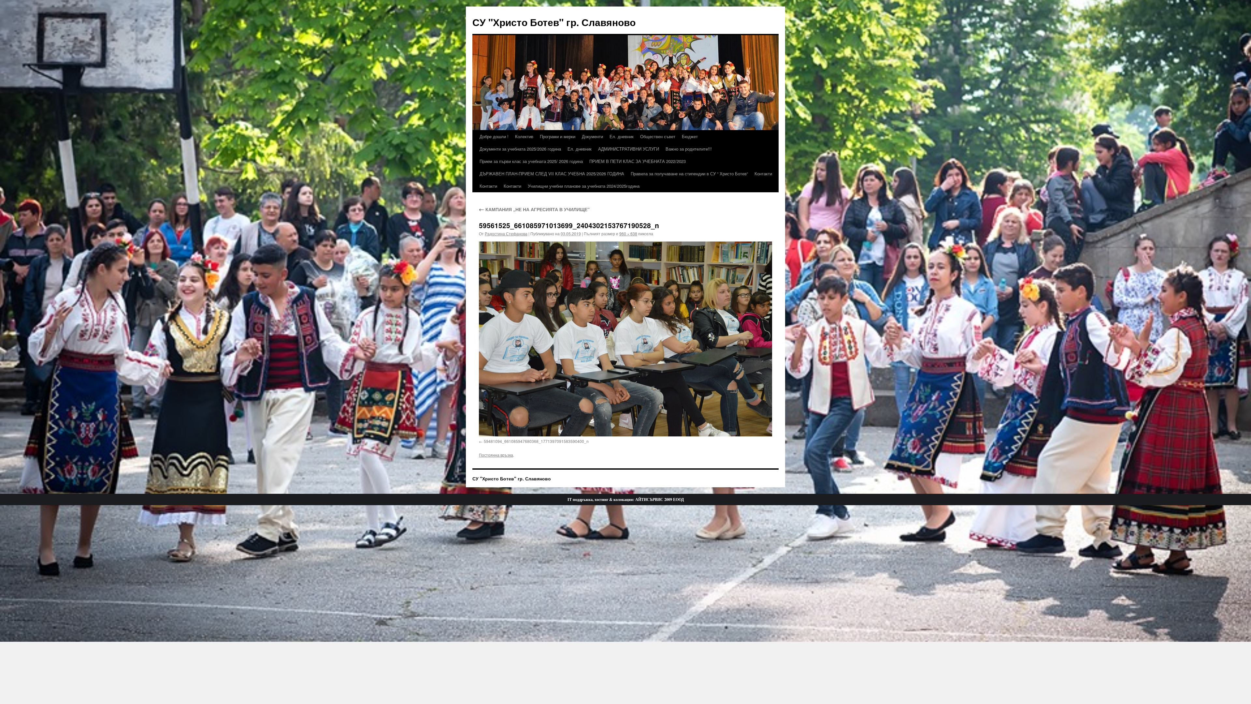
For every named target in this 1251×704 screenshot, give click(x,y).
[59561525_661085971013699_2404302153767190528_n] (625, 339)
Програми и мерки (557, 136)
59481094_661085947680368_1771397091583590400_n (536, 441)
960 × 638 (628, 233)
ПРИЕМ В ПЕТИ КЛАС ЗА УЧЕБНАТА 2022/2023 (637, 161)
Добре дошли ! (494, 136)
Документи (592, 136)
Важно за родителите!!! (689, 149)
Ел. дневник (622, 136)
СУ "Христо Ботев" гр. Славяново (554, 22)
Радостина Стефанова (506, 233)
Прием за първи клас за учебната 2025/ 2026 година (531, 161)
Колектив (524, 136)
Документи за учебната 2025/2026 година (520, 149)
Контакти (763, 173)
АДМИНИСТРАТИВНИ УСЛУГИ (628, 149)
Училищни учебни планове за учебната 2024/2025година (584, 186)
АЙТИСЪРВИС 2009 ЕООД (659, 499)
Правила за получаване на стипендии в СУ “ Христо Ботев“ (689, 173)
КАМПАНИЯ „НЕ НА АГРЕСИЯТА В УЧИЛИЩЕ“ (534, 209)
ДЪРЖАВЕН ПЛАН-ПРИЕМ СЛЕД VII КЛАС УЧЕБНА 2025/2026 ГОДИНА (552, 173)
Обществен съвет (657, 136)
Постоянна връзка (496, 455)
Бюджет (690, 136)
